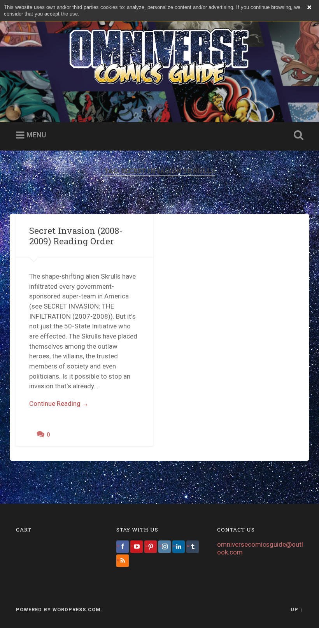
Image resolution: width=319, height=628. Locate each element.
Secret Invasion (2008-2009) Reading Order (76, 236)
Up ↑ (297, 609)
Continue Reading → (59, 403)
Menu (36, 135)
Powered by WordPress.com (58, 609)
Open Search (297, 135)
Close (309, 7)
